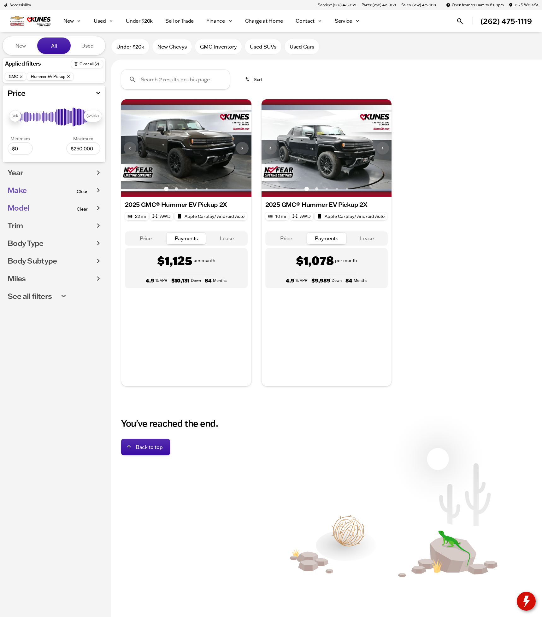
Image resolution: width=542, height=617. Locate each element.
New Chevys (172, 47)
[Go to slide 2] (176, 189)
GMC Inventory (218, 47)
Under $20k (130, 47)
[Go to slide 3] (186, 189)
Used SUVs (263, 47)
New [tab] (20, 46)
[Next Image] (242, 148)
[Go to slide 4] (196, 189)
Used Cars (302, 47)
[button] (131, 148)
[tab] (145, 238)
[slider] (15, 116)
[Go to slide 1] (166, 189)
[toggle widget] (526, 601)
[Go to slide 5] (206, 189)
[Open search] (460, 21)
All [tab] (54, 46)
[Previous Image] (130, 148)
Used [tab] (87, 46)
